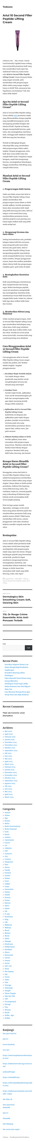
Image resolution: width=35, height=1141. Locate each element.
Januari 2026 (10, 740)
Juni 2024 (8, 789)
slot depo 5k (7, 1099)
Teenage (8, 985)
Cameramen (9, 840)
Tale (6, 982)
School (7, 958)
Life (6, 922)
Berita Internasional (12, 826)
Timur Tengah (10, 993)
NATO (7, 939)
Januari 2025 (9, 770)
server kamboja (9, 1044)
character (8, 854)
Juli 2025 (8, 753)
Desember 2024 (11, 772)
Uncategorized (10, 1002)
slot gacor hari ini (9, 1033)
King (6, 919)
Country (8, 859)
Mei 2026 (8, 731)
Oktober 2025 (10, 748)
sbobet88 (6, 1107)
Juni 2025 (8, 756)
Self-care (8, 966)
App (6, 818)
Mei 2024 (8, 792)
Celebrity (8, 848)
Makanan (8, 925)
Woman (8, 1010)
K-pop (7, 914)
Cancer (7, 843)
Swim (7, 980)
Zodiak (7, 1018)
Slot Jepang (9, 971)
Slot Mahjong (8, 1124)
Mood (7, 930)
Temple (7, 991)
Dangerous (9, 862)
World (7, 1013)
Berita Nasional (11, 829)
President (8, 949)
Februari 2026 (10, 737)
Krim (28, 581)
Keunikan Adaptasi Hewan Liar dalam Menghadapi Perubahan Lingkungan (16, 667)
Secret (7, 963)
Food (7, 881)
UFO (6, 999)
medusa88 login (9, 1072)
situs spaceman (9, 1105)
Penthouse (9, 944)
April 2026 (9, 734)
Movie (7, 936)
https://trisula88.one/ (11, 1077)
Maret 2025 (9, 764)
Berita (7, 823)
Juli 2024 (8, 786)
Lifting (5, 583)
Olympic (8, 941)
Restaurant (9, 955)
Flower (7, 878)
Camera (7, 837)
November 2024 (11, 775)
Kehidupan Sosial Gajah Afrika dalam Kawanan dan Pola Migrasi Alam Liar (17, 686)
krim (15, 115)
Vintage (8, 1004)
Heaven (7, 897)
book (7, 832)
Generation (9, 889)
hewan (7, 900)
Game (7, 886)
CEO (6, 851)
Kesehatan (9, 917)
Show (7, 969)
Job (6, 911)
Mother (7, 933)
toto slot (6, 1050)
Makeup (8, 928)
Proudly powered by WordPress (19, 1137)
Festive (7, 876)
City (6, 856)
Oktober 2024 (10, 778)
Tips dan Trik (10, 996)
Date (6, 865)
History (7, 903)
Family (7, 870)
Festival (8, 873)
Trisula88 (6, 1118)
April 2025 (9, 761)
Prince (7, 952)
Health (7, 895)
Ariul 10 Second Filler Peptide (12, 581)
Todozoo (8, 6)
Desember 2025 (11, 742)
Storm (7, 977)
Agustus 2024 (10, 783)
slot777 (5, 1039)
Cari (4, 644)
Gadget (7, 884)
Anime (7, 815)
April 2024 (9, 794)
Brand (7, 834)
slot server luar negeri (11, 1129)
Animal (7, 813)
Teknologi (9, 988)
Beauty (26, 579)
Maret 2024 (9, 797)
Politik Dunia (10, 947)
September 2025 (11, 750)
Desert (7, 867)
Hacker (7, 892)
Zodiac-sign (9, 1015)
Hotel (7, 906)
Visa (6, 1007)
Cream (24, 581)
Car (6, 845)
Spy (6, 974)
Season (7, 960)
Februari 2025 (10, 767)
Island (7, 908)
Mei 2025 (8, 759)
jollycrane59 (9, 579)
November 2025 (11, 745)
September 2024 (11, 781)
